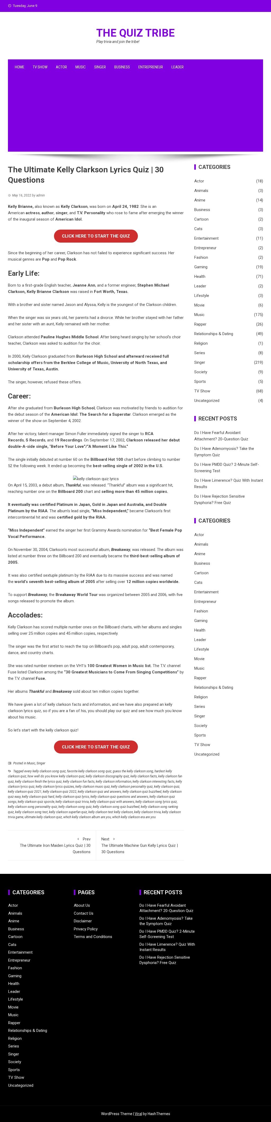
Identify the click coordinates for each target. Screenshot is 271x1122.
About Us (82, 905)
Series (199, 352)
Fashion (201, 257)
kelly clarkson (59, 704)
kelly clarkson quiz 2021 (25, 792)
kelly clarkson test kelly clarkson (110, 812)
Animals (201, 190)
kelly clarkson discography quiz (107, 776)
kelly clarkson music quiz (92, 786)
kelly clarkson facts (143, 776)
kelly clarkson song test (31, 812)
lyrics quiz (32, 710)
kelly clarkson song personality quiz (32, 807)
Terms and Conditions (93, 936)
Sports (200, 381)
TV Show (40, 67)
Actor (61, 67)
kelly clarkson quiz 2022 (59, 792)
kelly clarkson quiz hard (38, 797)
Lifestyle (201, 295)
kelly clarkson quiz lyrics (72, 797)
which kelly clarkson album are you (87, 817)
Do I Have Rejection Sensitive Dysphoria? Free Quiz (164, 960)
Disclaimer (83, 921)
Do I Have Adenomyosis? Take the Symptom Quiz (166, 921)
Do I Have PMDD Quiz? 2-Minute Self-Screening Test (167, 934)
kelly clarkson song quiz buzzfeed (116, 807)
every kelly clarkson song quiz (45, 771)
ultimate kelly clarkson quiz (43, 817)
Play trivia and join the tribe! (117, 42)
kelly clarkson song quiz (75, 807)
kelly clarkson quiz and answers (99, 792)
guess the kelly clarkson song (133, 771)
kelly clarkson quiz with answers (112, 802)
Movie (199, 305)
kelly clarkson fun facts (78, 781)
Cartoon (201, 219)
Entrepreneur (150, 67)
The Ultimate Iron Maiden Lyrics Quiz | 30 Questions (55, 845)
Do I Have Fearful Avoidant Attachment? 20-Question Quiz (166, 908)
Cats (198, 228)
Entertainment (206, 238)
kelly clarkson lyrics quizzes (55, 786)
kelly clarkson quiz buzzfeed (142, 792)
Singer (100, 67)
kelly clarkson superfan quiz (68, 812)
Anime (199, 200)
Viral (138, 1114)
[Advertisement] (135, 114)
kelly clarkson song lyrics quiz (156, 802)
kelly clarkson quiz (166, 786)
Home (19, 67)
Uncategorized (206, 400)
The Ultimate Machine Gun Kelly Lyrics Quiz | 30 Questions (139, 845)
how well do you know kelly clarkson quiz (56, 776)
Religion (201, 343)
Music (80, 67)
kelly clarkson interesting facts (153, 781)
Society (200, 372)
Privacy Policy (86, 929)
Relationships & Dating (213, 333)
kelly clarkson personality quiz (132, 786)
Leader (177, 67)
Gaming (200, 267)
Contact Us (83, 913)
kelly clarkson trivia (147, 812)
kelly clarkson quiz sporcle (36, 802)
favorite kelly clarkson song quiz (89, 771)
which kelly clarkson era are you (134, 817)
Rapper (200, 324)
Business (122, 67)
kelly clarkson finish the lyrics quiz (38, 781)
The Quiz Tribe (135, 33)
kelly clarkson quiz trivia (72, 802)
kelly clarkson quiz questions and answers (119, 797)
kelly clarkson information (113, 781)
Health (199, 276)
